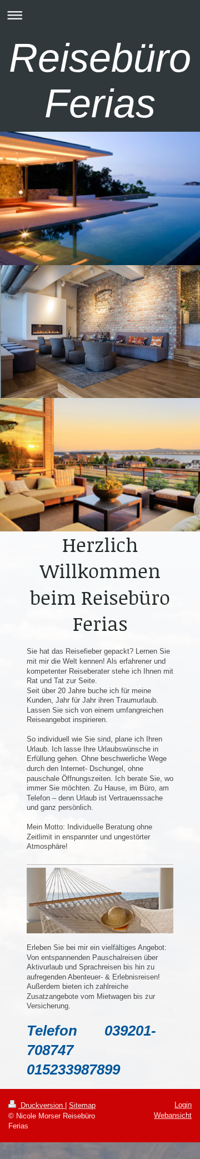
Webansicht (173, 1115)
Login (183, 1105)
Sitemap (82, 1105)
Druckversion (41, 1105)
